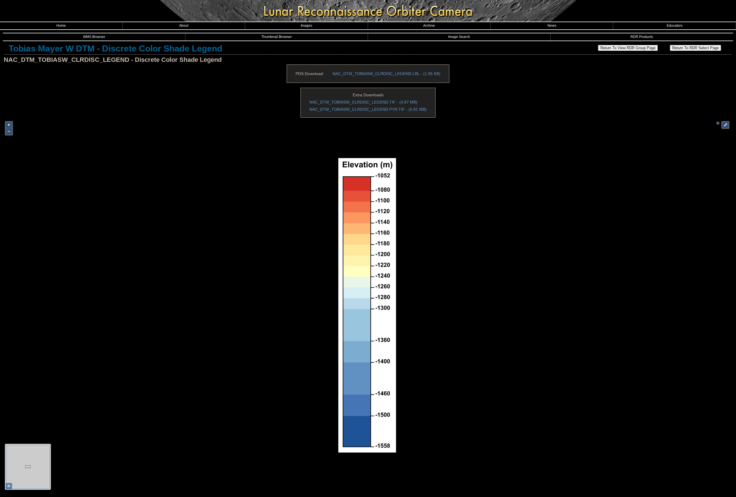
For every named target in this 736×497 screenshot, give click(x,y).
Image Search (459, 37)
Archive (429, 26)
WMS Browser (94, 37)
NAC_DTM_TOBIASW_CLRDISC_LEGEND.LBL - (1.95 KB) (386, 73)
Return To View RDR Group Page (628, 48)
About (183, 26)
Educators (675, 26)
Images (306, 26)
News (551, 26)
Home (61, 26)
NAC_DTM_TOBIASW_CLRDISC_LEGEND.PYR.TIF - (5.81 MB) (368, 109)
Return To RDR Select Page (695, 48)
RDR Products (641, 37)
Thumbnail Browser (276, 37)
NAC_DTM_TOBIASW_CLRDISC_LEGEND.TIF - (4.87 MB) (363, 102)
